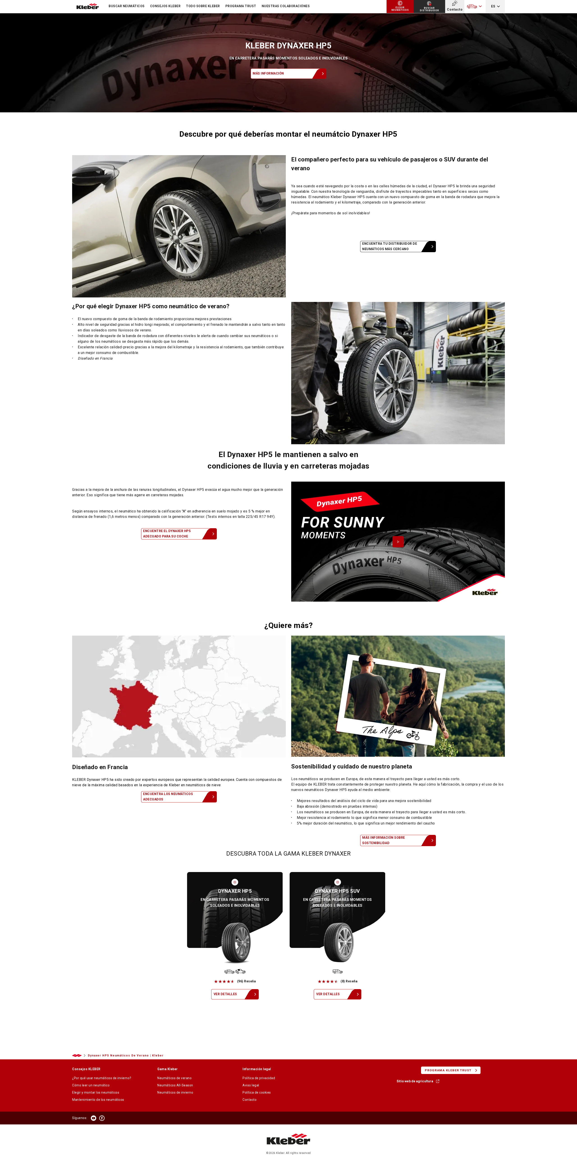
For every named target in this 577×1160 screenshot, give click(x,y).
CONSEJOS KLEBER (165, 6)
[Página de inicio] (288, 1149)
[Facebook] (102, 1118)
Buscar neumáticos (127, 6)
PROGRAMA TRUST (240, 6)
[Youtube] (93, 1118)
